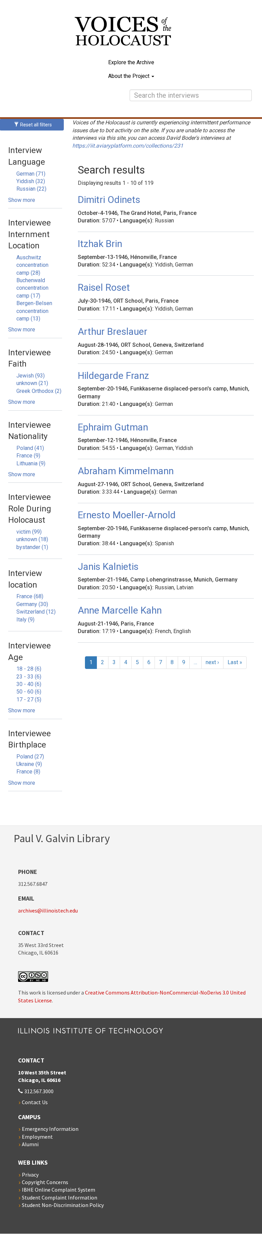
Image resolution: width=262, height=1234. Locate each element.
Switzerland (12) (36, 611)
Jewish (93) (30, 375)
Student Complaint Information (59, 1197)
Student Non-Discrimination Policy (63, 1205)
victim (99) (29, 532)
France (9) (28, 455)
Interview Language (26, 156)
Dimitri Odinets (109, 199)
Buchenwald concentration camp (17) (32, 288)
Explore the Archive (131, 62)
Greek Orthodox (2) (38, 391)
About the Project (129, 76)
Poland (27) (30, 756)
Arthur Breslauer (112, 331)
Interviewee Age (29, 651)
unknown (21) (32, 383)
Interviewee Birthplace (29, 739)
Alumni (30, 1144)
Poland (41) (30, 448)
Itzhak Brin (100, 243)
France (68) (29, 596)
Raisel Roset (104, 287)
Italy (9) (25, 619)
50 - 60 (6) (28, 691)
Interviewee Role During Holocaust (29, 508)
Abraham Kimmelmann (126, 471)
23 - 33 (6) (28, 676)
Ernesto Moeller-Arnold (127, 515)
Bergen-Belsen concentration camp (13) (34, 311)
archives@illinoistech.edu (48, 910)
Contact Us (35, 1102)
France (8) (28, 771)
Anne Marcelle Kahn (120, 610)
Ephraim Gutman (113, 427)
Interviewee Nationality (29, 430)
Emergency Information (50, 1128)
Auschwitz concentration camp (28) (32, 265)
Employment (37, 1136)
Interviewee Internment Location (29, 234)
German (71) (30, 173)
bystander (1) (32, 547)
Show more (21, 200)
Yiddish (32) (30, 181)
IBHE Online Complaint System (58, 1189)
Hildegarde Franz (113, 375)
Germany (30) (32, 604)
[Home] (131, 36)
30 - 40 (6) (28, 684)
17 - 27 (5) (28, 699)
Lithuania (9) (30, 463)
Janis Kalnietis (108, 566)
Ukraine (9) (29, 764)
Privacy (30, 1174)
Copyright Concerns (45, 1182)
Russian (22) (31, 189)
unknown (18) (32, 539)
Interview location (25, 579)
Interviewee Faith (29, 358)
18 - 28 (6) (28, 669)
